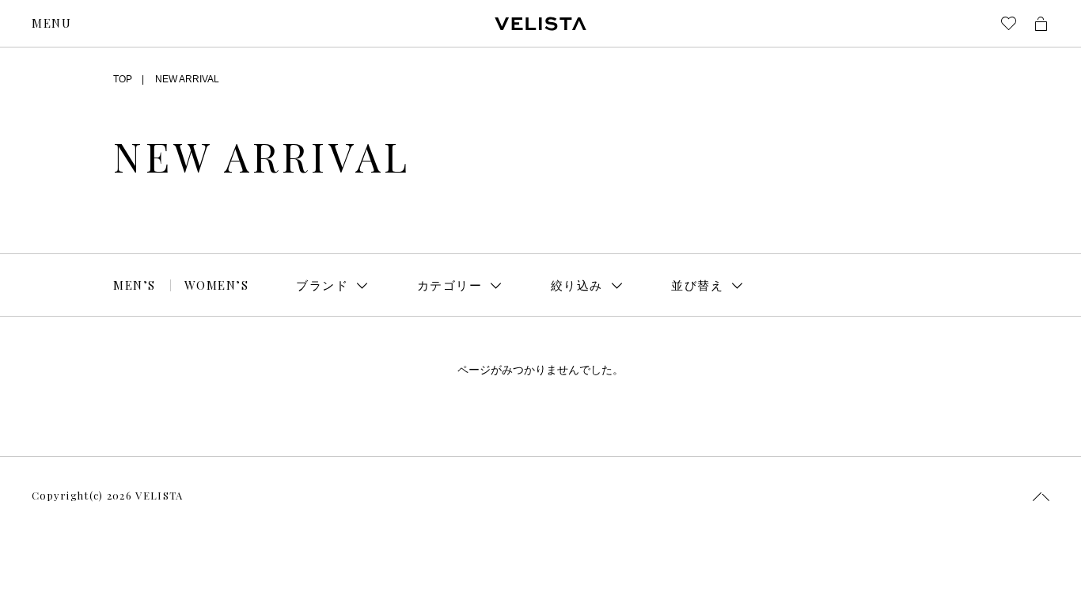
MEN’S (134, 285)
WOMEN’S (216, 285)
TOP (122, 79)
